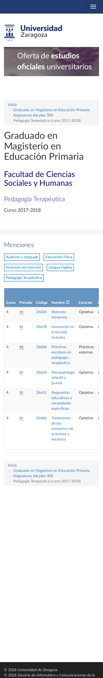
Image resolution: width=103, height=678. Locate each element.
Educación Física (58, 257)
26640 (41, 372)
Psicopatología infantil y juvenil (63, 378)
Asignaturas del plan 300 (33, 115)
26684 (41, 418)
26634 (41, 312)
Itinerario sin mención (23, 267)
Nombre (58, 303)
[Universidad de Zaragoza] (33, 33)
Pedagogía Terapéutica (24, 278)
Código (42, 303)
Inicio (12, 105)
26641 (41, 393)
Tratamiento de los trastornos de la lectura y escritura (62, 428)
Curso (11, 303)
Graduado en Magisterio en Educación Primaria (51, 110)
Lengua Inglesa (60, 267)
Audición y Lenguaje (22, 257)
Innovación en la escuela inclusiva (63, 332)
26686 (41, 347)
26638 (41, 327)
